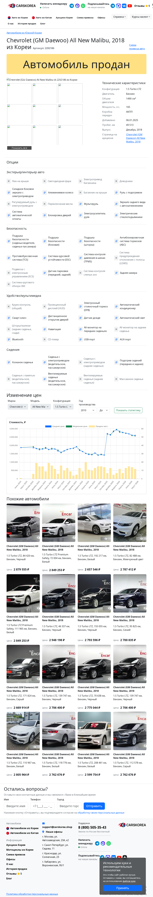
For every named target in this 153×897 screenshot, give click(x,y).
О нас (11, 23)
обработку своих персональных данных (100, 812)
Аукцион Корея (64, 17)
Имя (6, 799)
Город (60, 799)
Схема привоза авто (137, 46)
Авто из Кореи (20, 17)
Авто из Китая (44, 17)
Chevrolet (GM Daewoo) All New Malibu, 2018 (135, 138)
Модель (35, 401)
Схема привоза (85, 17)
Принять (122, 888)
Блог (42, 23)
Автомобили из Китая (24, 833)
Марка (11, 401)
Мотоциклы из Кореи (19, 849)
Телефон (35, 799)
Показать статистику (128, 410)
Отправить (94, 806)
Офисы (101, 17)
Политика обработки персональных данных (32, 894)
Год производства (87, 402)
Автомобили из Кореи (24, 828)
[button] (93, 79)
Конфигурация (61, 401)
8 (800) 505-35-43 (92, 827)
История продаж (27, 23)
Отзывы (139, 5)
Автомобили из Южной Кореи (24, 32)
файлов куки (129, 881)
